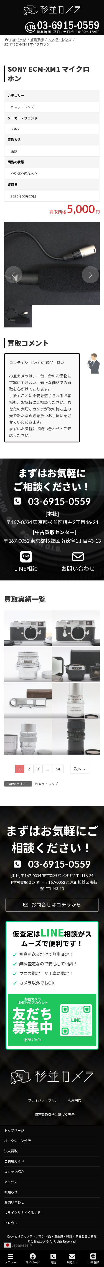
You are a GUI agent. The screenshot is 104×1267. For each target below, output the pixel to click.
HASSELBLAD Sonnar (72, 696)
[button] (52, 263)
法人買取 (10, 1151)
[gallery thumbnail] (18, 316)
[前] (13, 274)
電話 (53, 1262)
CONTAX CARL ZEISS (73, 660)
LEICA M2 (20, 624)
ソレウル (10, 1223)
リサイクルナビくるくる (22, 1213)
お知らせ (10, 1192)
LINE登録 (93, 1262)
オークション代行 (17, 1141)
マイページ (33, 1262)
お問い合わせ (14, 1202)
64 (58, 769)
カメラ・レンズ (22, 107)
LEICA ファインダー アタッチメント (28, 696)
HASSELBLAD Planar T (72, 732)
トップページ (14, 1130)
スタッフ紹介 (14, 1172)
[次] (90, 274)
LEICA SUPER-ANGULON (25, 660)
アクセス (10, 1182)
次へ (79, 769)
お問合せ (72, 1262)
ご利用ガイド (14, 1161)
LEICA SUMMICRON (24, 732)
